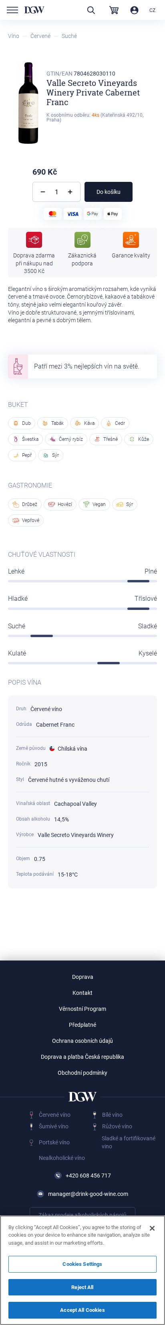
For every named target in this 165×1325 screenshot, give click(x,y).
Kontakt (82, 993)
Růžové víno (117, 1126)
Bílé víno (112, 1115)
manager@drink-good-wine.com (88, 1194)
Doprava (82, 977)
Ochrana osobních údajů (82, 1041)
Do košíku (109, 192)
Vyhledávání (91, 10)
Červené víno (54, 1115)
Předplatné (82, 1025)
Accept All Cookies (82, 1310)
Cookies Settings (82, 1264)
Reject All (82, 1287)
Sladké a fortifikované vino (128, 1142)
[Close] (152, 1228)
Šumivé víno (53, 1126)
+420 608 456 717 (88, 1175)
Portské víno (54, 1142)
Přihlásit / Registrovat (134, 10)
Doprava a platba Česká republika (82, 1057)
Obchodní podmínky (82, 1073)
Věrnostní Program (82, 1009)
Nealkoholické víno (62, 1158)
